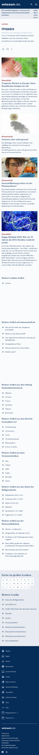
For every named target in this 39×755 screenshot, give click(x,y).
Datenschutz (6, 736)
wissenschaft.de (15, 152)
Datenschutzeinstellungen (10, 738)
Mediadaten (5, 743)
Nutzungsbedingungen (9, 745)
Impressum (5, 733)
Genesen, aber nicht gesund (20, 150)
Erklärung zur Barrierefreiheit (11, 740)
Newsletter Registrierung (10, 747)
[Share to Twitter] (11, 49)
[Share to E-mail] (3, 49)
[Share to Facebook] (7, 49)
